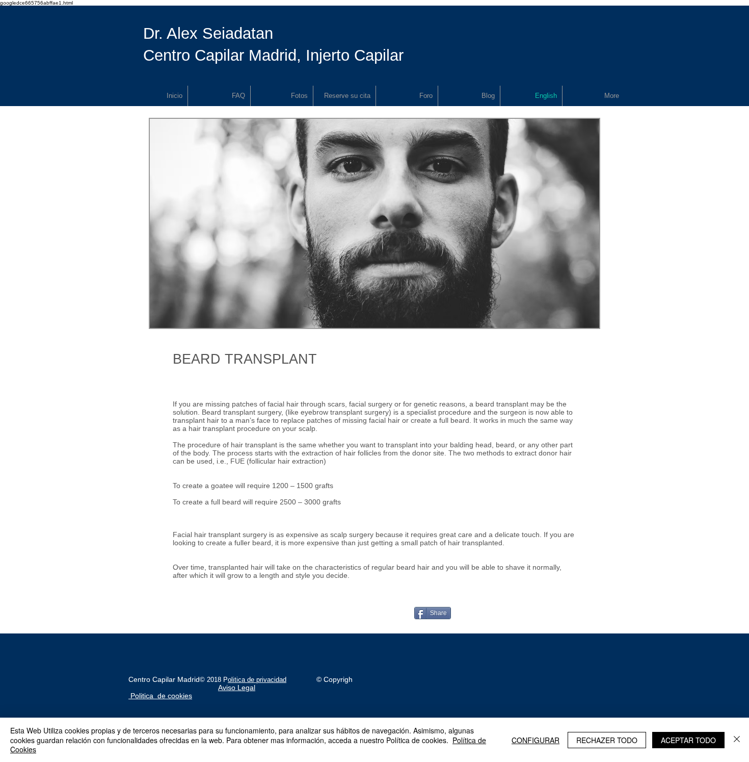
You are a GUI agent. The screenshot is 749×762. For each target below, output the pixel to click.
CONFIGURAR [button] (535, 740)
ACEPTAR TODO (688, 740)
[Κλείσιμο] (737, 740)
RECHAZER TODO (606, 740)
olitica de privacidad (257, 679)
